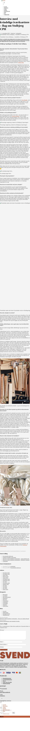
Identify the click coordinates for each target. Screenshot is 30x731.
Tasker (5, 8)
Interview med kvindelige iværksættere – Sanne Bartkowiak (16, 558)
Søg (13, 712)
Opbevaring (5, 606)
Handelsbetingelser (7, 678)
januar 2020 (5, 589)
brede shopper (15, 116)
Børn (5, 12)
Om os (4, 681)
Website (1, 647)
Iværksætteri (18, 33)
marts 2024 (5, 575)
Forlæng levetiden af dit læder (9, 557)
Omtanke (5, 604)
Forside (5, 6)
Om (5, 13)
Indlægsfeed (5, 612)
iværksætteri (2, 551)
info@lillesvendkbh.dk (5, 692)
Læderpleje (5, 561)
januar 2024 (5, 578)
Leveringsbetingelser (7, 679)
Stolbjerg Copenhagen (21, 551)
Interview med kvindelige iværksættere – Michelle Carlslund (16, 560)
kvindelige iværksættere (10, 551)
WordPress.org (6, 615)
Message (2, 630)
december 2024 (6, 572)
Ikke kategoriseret (7, 597)
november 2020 (6, 583)
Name (1, 641)
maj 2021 (5, 581)
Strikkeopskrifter (6, 683)
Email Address (3, 644)
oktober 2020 (6, 584)
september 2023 (6, 580)
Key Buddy (24, 100)
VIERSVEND (6, 14)
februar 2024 (5, 576)
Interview (13, 33)
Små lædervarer (7, 11)
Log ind (4, 611)
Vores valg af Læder (7, 682)
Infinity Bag (21, 62)
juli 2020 (5, 585)
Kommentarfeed (6, 613)
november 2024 (6, 574)
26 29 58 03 (4, 688)
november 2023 (6, 579)
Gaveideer (5, 595)
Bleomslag (6, 7)
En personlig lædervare (8, 556)
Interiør (5, 10)
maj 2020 (5, 588)
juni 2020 (5, 586)
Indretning (5, 598)
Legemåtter (5, 603)
